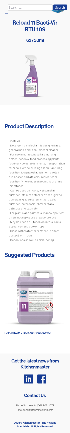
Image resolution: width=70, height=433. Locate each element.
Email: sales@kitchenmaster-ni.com (35, 409)
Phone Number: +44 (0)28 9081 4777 (35, 405)
